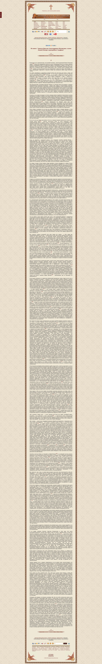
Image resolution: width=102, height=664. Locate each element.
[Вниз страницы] (44, 31)
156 (43, 358)
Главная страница (52, 37)
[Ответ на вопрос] (36, 31)
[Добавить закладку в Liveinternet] (55, 45)
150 (52, 297)
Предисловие (41, 55)
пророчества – (67, 646)
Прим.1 (54, 55)
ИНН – (38, 646)
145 (51, 252)
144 (51, 251)
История (57, 25)
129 (32, 68)
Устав (57, 21)
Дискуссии (43, 25)
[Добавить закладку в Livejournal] (52, 45)
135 (41, 121)
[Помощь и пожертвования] (39, 31)
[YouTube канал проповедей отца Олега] (55, 34)
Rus (44, 19)
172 (46, 476)
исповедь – (39, 647)
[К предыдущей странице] (48, 32)
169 (49, 457)
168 (57, 453)
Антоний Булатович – (62, 647)
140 (36, 228)
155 (46, 328)
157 (62, 361)
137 (52, 183)
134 (57, 111)
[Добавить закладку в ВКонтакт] (46, 45)
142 (48, 244)
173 (52, 493)
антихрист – (34, 646)
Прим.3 (61, 55)
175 (61, 533)
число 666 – (62, 646)
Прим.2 (58, 55)
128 (33, 63)
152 (51, 306)
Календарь (50, 21)
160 (53, 394)
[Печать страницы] (35, 31)
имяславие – (55, 647)
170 (59, 462)
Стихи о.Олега (58, 26)
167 (64, 444)
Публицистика (36, 25)
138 (39, 193)
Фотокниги (65, 25)
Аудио (64, 21)
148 (44, 288)
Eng (57, 19)
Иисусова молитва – (49, 647)
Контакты (65, 28)
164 (38, 423)
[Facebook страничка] (50, 34)
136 (32, 130)
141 (58, 242)
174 (32, 500)
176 (56, 603)
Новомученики (50, 28)
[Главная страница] (33, 32)
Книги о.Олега (43, 27)
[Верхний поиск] (61, 644)
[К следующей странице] (53, 32)
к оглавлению (51, 54)
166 (56, 444)
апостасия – (53, 646)
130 (45, 75)
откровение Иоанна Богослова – (45, 646)
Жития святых (36, 27)
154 (57, 323)
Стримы (64, 26)
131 (37, 77)
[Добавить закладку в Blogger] (51, 45)
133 (42, 101)
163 (53, 415)
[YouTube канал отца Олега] (42, 31)
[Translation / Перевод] (69, 32)
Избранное (65, 27)
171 (47, 466)
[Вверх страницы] (45, 31)
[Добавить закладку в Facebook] (48, 45)
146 (71, 264)
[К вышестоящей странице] (50, 32)
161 (68, 404)
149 (42, 291)
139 (46, 225)
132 (35, 80)
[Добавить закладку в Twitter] (49, 45)
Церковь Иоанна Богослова (41, 37)
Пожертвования (58, 28)
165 (48, 444)
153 (60, 308)
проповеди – (34, 647)
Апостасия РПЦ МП (37, 26)
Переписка (43, 21)
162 (59, 409)
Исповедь (50, 27)
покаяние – (43, 647)
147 (53, 274)
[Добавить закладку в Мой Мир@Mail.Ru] (54, 45)
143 (39, 245)
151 (33, 301)
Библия (57, 27)
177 (60, 614)
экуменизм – (58, 646)
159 (47, 383)
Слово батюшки (44, 28)
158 (62, 381)
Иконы (49, 26)
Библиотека (60, 37)
